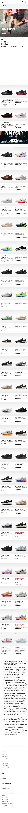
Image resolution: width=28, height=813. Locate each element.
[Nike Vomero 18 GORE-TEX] (21, 223)
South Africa (6, 788)
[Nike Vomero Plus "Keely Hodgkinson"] (7, 91)
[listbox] (23, 46)
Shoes (7, 38)
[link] (2, 634)
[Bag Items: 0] (25, 2)
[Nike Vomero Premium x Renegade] (7, 176)
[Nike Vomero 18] (7, 153)
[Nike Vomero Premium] (7, 114)
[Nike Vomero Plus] (21, 91)
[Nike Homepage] (4, 2)
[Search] (22, 2)
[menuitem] (4, 795)
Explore (14, 140)
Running (3, 38)
